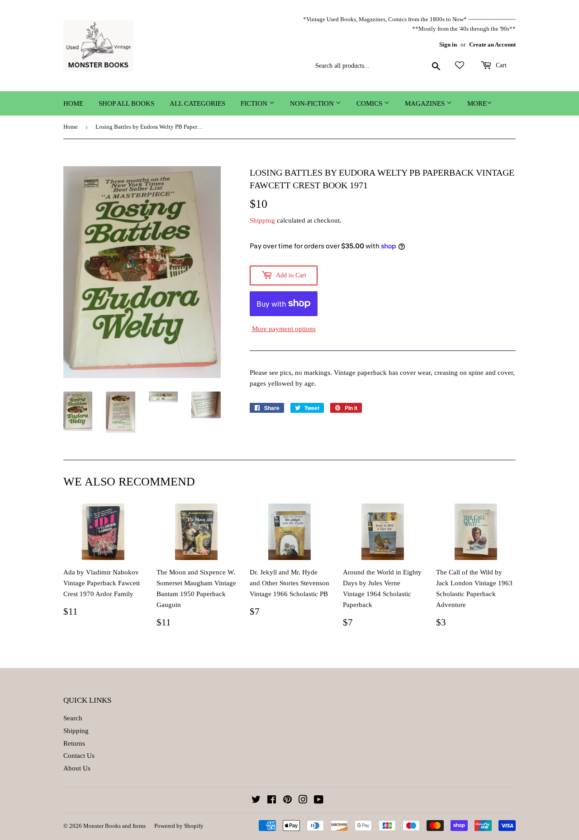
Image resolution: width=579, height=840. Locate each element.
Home (73, 103)
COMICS (370, 103)
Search (72, 718)
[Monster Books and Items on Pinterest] (287, 800)
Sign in (448, 45)
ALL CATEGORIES (197, 103)
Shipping (262, 220)
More (477, 103)
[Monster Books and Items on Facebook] (271, 800)
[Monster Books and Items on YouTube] (318, 800)
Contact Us (79, 755)
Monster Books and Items (114, 825)
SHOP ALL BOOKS (126, 103)
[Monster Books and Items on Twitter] (256, 800)
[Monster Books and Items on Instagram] (303, 800)
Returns (74, 743)
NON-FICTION (313, 103)
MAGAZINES (425, 103)
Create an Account (492, 45)
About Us (76, 768)
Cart (500, 65)
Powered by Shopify (179, 825)
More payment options (284, 328)
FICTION (255, 103)
